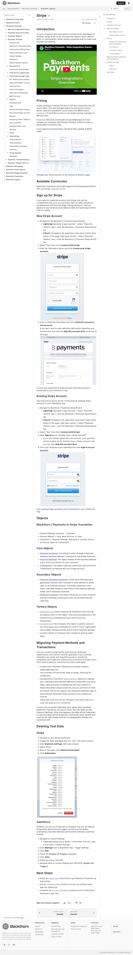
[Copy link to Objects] (51, 518)
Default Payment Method (19, 63)
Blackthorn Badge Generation (17, 173)
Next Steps (110, 72)
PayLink (12, 99)
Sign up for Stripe (113, 28)
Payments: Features (48, 8)
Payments (38, 929)
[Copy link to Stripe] (47, 733)
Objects (109, 38)
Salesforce (113, 69)
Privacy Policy (76, 929)
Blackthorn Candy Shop (14, 19)
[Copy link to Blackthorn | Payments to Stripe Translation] (40, 528)
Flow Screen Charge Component (20, 76)
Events (37, 926)
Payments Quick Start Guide (18, 33)
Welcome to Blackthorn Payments (19, 29)
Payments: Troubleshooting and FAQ (19, 159)
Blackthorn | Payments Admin (20, 46)
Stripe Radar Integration (18, 146)
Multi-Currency (15, 96)
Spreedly (13, 129)
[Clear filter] (29, 15)
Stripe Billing (14, 136)
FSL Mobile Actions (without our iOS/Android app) (20, 79)
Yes (69, 903)
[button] (120, 8)
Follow (87, 23)
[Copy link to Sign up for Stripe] (65, 195)
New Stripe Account (116, 32)
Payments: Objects (15, 36)
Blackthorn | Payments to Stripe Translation (117, 43)
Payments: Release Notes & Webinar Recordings (19, 163)
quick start (57, 203)
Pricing (109, 22)
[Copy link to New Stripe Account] (65, 216)
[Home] (11, 3)
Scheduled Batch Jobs (18, 126)
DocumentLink (15, 66)
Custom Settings (16, 56)
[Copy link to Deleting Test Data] (67, 726)
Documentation (13, 8)
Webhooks (13, 156)
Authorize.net (14, 43)
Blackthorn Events (13, 23)
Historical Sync (15, 86)
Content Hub (55, 926)
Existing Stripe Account (117, 35)
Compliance (39, 934)
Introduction (111, 18)
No (80, 903)
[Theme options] (129, 3)
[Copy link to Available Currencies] (70, 181)
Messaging (39, 932)
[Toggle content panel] (100, 16)
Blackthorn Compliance (14, 176)
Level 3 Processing (16, 89)
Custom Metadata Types (18, 53)
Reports (12, 116)
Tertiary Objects (114, 54)
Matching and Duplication (19, 93)
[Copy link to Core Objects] (56, 548)
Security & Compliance (79, 926)
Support (121, 3)
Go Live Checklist (59, 890)
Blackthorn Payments (30, 8)
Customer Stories (57, 934)
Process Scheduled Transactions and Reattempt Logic (20, 109)
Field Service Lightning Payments (20, 73)
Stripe (12, 133)
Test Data (13, 149)
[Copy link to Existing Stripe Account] (70, 396)
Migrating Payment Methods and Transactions (116, 58)
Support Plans (56, 936)
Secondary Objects (115, 50)
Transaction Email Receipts (19, 69)
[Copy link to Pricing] (50, 100)
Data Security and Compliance (57, 930)
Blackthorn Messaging (14, 166)
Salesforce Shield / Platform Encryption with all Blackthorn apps (20, 119)
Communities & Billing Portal (20, 49)
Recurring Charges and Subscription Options (20, 113)
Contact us (41, 113)
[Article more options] (95, 23)
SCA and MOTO (15, 123)
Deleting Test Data (113, 62)
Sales (115, 926)
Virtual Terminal (15, 153)
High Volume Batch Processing (20, 83)
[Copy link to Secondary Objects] (64, 574)
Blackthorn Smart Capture (15, 169)
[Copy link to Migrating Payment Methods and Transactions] (59, 647)
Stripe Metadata (15, 143)
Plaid (11, 106)
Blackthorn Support (13, 179)
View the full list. (58, 189)
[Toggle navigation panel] (33, 17)
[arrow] (105, 28)
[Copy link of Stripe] (49, 15)
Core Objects (113, 47)
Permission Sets (15, 103)
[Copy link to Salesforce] (53, 822)
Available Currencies (114, 25)
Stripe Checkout (15, 139)
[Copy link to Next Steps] (56, 873)
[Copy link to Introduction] (58, 29)
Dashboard (13, 59)
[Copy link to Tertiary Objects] (60, 607)
